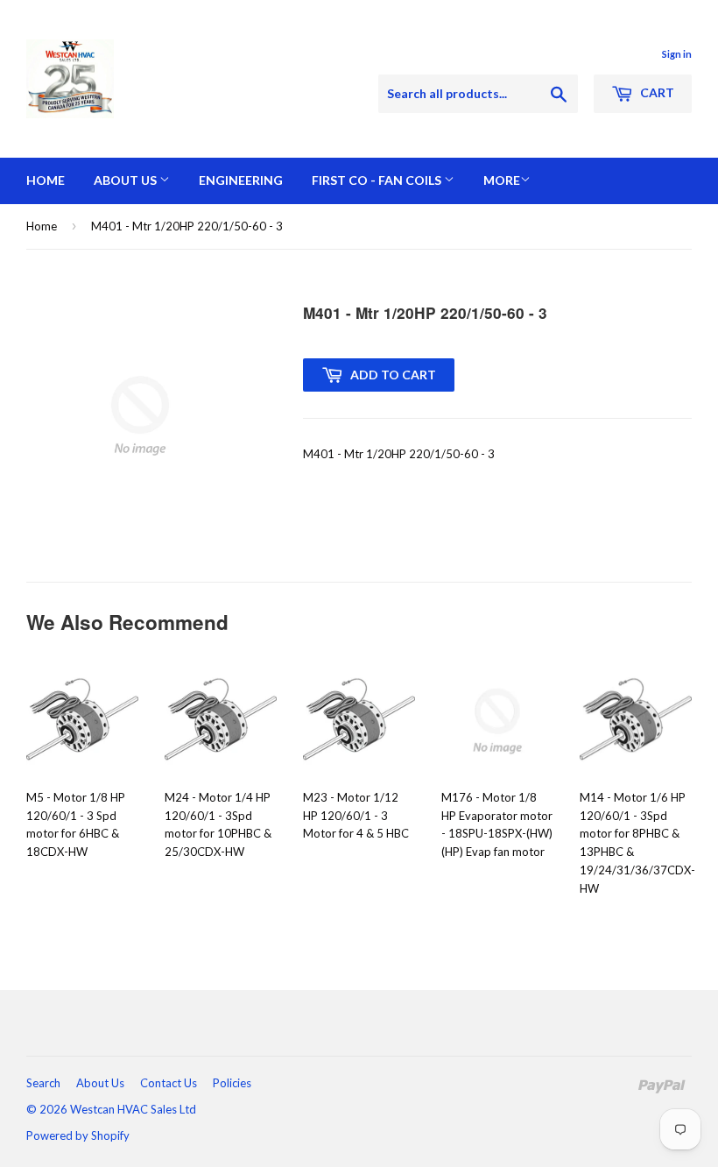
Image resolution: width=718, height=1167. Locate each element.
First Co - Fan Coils (378, 180)
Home (45, 180)
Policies (232, 1083)
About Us (126, 180)
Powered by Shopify (78, 1135)
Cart (655, 92)
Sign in (677, 54)
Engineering (241, 180)
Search (43, 1083)
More (501, 180)
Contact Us (168, 1083)
